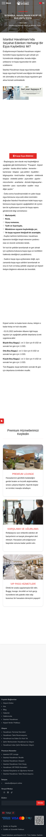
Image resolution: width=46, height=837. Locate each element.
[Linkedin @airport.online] (8, 792)
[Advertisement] (23, 126)
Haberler (6, 713)
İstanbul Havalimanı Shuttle (13, 757)
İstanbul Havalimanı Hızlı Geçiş (14, 764)
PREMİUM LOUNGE (23, 474)
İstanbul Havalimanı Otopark (13, 761)
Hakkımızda (7, 716)
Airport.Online (8, 703)
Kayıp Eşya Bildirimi (24, 156)
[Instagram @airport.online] (4, 792)
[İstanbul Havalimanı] (23, 2)
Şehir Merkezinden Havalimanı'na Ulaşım (18, 742)
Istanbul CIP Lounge (10, 754)
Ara (4, 706)
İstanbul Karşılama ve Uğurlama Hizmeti (18, 771)
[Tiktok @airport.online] (12, 792)
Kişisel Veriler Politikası (11, 723)
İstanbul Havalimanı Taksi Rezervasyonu (18, 774)
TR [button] (43, 3)
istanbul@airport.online (13, 783)
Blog (4, 710)
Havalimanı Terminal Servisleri (14, 732)
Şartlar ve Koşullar (10, 826)
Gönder (40, 803)
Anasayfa (23, 23)
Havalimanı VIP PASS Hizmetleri (15, 767)
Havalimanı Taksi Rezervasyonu (15, 735)
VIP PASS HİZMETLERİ (23, 584)
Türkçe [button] (8, 813)
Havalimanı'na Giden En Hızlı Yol (15, 738)
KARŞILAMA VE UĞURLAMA (23, 529)
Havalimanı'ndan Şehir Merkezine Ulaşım (18, 745)
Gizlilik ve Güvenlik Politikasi (13, 829)
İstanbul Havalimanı (10, 719)
